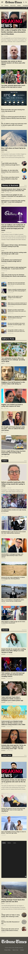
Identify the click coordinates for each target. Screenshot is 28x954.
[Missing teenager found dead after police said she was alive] (14, 890)
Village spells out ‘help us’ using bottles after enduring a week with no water (10, 916)
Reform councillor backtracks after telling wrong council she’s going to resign (13, 484)
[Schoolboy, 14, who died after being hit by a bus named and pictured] (24, 170)
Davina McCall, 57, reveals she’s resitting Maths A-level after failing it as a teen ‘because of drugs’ (13, 650)
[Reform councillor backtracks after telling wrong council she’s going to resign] (14, 472)
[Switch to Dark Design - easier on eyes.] (24, 2)
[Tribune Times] (13, 2)
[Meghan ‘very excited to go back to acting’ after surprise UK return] (14, 396)
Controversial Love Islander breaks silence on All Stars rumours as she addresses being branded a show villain (13, 722)
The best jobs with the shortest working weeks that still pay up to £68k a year (14, 253)
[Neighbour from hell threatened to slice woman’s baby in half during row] (14, 373)
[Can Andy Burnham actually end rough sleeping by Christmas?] (14, 501)
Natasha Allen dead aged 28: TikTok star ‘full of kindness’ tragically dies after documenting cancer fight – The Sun (13, 746)
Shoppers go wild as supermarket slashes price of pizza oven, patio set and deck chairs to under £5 (17, 311)
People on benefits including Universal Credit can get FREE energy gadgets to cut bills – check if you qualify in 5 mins (17, 291)
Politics (12, 5)
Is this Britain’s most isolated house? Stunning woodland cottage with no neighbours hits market (11, 261)
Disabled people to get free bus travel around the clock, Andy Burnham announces (13, 532)
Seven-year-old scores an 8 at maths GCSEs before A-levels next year (10, 930)
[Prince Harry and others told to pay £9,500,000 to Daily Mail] (24, 177)
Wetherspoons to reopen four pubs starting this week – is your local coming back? (13, 201)
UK (2, 5)
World (6, 5)
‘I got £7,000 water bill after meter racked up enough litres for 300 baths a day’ (10, 165)
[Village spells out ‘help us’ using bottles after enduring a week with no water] (24, 915)
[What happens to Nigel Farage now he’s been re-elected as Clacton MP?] (14, 613)
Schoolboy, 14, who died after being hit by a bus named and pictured (9, 172)
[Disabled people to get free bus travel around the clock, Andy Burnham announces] (14, 523)
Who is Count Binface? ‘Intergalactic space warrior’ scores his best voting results (12, 600)
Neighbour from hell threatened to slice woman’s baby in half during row (13, 383)
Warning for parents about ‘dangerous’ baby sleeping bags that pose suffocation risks (13, 189)
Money (19, 5)
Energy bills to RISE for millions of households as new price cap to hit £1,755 (16, 331)
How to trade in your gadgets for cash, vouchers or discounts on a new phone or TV (13, 195)
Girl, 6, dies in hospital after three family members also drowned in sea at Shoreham (13, 32)
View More (24, 629)
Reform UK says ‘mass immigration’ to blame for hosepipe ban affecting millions (13, 578)
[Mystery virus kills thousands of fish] (24, 922)
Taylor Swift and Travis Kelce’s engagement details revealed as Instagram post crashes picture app (12, 698)
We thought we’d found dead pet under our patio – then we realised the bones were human (13, 428)
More (25, 185)
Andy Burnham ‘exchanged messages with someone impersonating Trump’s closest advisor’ (12, 555)
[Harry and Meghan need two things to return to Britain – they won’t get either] (14, 823)
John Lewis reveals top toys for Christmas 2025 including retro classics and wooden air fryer (13, 276)
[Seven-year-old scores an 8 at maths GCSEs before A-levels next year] (24, 929)
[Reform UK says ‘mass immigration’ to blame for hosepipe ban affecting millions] (14, 569)
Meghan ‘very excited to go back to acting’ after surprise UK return (12, 405)
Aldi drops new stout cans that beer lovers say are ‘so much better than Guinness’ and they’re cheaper (16, 284)
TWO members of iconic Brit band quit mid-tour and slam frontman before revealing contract (12, 674)
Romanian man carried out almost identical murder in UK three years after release (13, 62)
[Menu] (2, 2)
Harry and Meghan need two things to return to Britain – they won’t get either (13, 832)
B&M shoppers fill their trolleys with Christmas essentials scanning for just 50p (14, 245)
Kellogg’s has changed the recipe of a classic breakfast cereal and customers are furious (17, 318)
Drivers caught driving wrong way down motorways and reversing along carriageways (13, 452)
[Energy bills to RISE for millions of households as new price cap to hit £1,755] (3, 331)
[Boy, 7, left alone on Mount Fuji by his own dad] (14, 138)
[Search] (26, 2)
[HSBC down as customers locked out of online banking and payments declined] (3, 304)
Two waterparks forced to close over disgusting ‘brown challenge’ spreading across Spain (13, 359)
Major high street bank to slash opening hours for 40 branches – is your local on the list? (13, 268)
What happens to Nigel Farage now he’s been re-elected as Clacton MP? (13, 622)
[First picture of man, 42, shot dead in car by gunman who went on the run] (14, 770)
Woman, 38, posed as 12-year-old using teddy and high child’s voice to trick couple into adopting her (13, 810)
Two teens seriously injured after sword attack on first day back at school (13, 86)
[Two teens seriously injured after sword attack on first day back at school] (14, 77)
